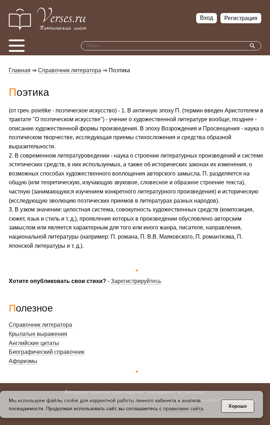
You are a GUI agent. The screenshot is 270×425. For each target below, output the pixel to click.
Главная (20, 70)
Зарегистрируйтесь (136, 281)
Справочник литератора (69, 70)
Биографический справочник (46, 352)
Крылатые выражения (38, 334)
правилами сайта (183, 408)
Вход (206, 18)
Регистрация (240, 18)
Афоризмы (23, 361)
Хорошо (238, 406)
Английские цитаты (34, 343)
